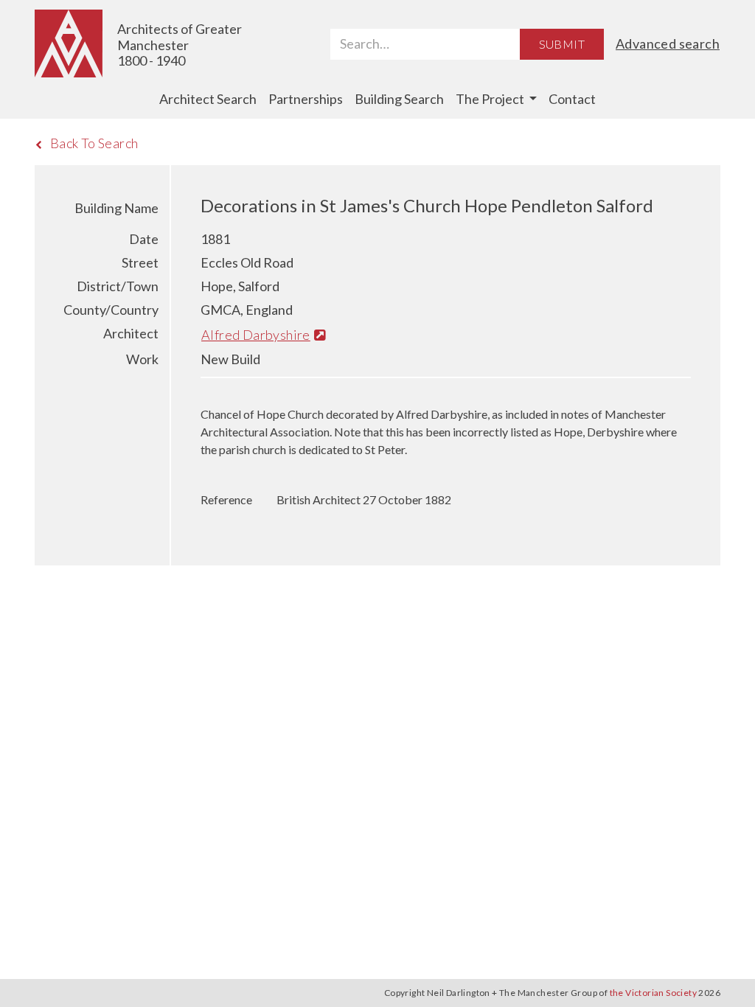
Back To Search (94, 143)
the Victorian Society (653, 992)
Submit (562, 44)
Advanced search (668, 43)
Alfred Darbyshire (255, 335)
